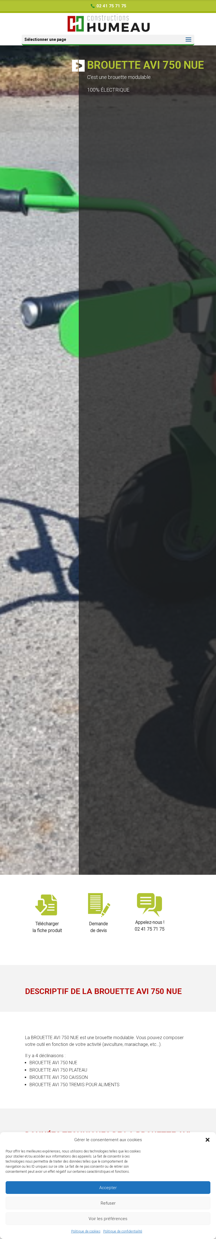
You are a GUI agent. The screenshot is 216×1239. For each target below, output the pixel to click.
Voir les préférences (108, 1218)
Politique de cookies (85, 1231)
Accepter (108, 1187)
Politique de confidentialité (122, 1231)
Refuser (108, 1203)
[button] (207, 1140)
